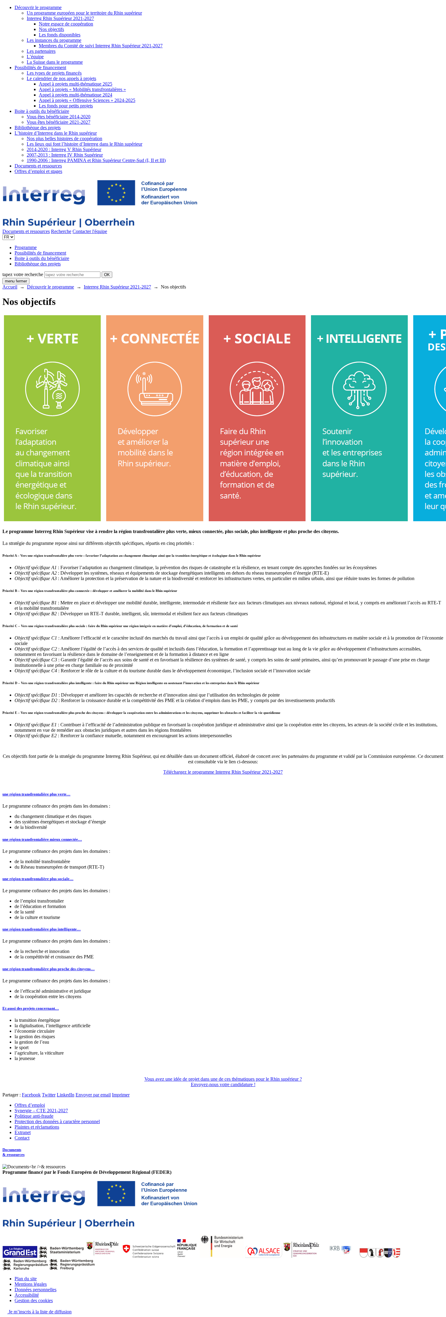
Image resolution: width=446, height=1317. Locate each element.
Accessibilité (27, 1295)
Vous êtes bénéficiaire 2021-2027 (58, 122)
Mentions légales (31, 1284)
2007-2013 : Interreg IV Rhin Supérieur (65, 154)
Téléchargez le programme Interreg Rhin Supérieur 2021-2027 (223, 772)
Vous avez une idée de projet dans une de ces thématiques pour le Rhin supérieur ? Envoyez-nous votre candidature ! (223, 1081)
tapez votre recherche (22, 274)
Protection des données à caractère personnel (57, 1121)
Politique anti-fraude (34, 1116)
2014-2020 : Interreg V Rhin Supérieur (64, 149)
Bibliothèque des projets (38, 127)
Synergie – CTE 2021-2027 (41, 1110)
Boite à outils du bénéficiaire (42, 111)
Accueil (9, 286)
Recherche (61, 231)
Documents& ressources (13, 1152)
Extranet (23, 1132)
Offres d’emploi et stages (38, 171)
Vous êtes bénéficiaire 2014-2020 (58, 116)
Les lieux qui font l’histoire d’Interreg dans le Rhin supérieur (84, 144)
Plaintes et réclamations (37, 1127)
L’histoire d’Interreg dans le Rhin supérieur (56, 133)
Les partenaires (41, 51)
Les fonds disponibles (59, 34)
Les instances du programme (54, 40)
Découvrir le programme (38, 7)
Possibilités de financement (40, 67)
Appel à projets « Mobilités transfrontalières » (82, 89)
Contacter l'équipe (90, 231)
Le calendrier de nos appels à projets (61, 78)
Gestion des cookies (34, 1300)
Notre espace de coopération (66, 23)
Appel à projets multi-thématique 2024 (75, 94)
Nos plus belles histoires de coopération (64, 138)
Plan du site (26, 1278)
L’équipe (35, 56)
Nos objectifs (51, 29)
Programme (26, 247)
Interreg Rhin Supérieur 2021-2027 (60, 18)
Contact (22, 1137)
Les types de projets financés (54, 73)
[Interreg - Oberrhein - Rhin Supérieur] (99, 225)
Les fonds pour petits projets (66, 105)
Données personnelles (35, 1289)
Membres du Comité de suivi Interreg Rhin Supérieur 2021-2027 (101, 45)
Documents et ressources (38, 165)
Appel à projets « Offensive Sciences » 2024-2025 (87, 100)
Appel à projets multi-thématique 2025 (75, 83)
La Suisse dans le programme (55, 62)
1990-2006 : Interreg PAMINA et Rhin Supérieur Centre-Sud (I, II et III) (96, 160)
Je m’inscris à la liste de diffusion (39, 1311)
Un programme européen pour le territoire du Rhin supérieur (84, 12)
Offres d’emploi (30, 1105)
